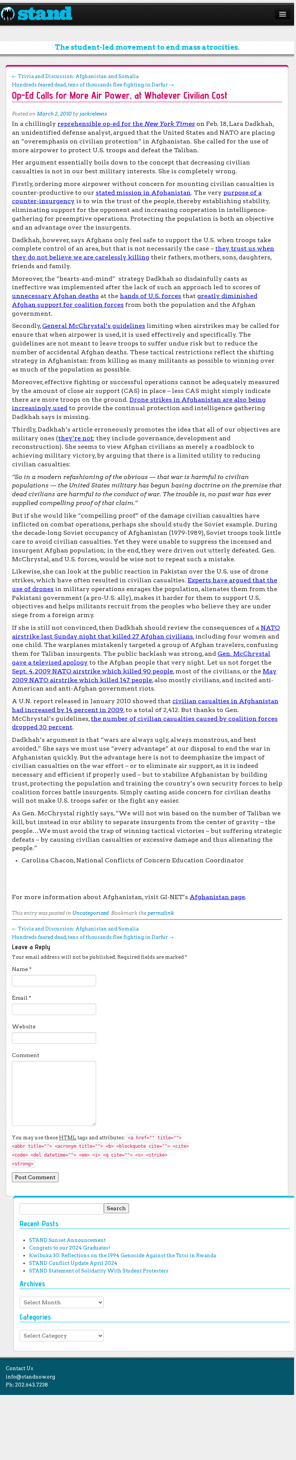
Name (22, 969)
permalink (160, 913)
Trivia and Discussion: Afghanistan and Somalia (75, 76)
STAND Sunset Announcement (67, 1240)
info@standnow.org (30, 1377)
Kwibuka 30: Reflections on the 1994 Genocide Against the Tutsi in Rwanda (122, 1255)
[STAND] (41, 15)
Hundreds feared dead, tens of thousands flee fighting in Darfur (93, 85)
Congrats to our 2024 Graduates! (69, 1248)
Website (24, 1026)
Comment (25, 1055)
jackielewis (93, 114)
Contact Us (19, 1368)
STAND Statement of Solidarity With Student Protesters (98, 1271)
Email (21, 998)
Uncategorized (90, 913)
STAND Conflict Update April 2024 (73, 1263)
